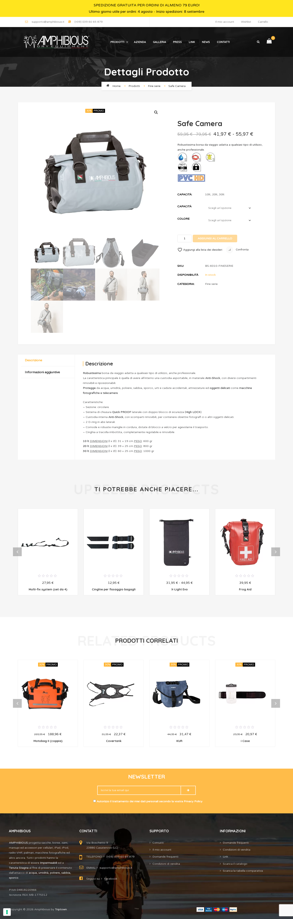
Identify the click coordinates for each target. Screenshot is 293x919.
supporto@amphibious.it (48, 21)
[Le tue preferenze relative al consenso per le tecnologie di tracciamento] (7, 912)
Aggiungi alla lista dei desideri (202, 249)
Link (192, 42)
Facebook (110, 878)
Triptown (61, 909)
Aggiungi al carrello (215, 238)
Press (177, 42)
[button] (155, 112)
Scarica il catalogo (235, 863)
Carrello (263, 21)
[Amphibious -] (56, 42)
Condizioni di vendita (166, 863)
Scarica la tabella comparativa (243, 870)
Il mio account (224, 21)
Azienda (140, 42)
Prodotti (117, 42)
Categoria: (186, 284)
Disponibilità (187, 274)
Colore (183, 218)
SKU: (180, 266)
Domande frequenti (165, 856)
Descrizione (33, 360)
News (206, 42)
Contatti (223, 42)
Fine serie (154, 86)
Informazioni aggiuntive (42, 372)
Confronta (242, 249)
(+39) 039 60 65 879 (89, 21)
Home (116, 86)
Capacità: (184, 194)
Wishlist (246, 21)
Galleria (159, 42)
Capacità (184, 206)
